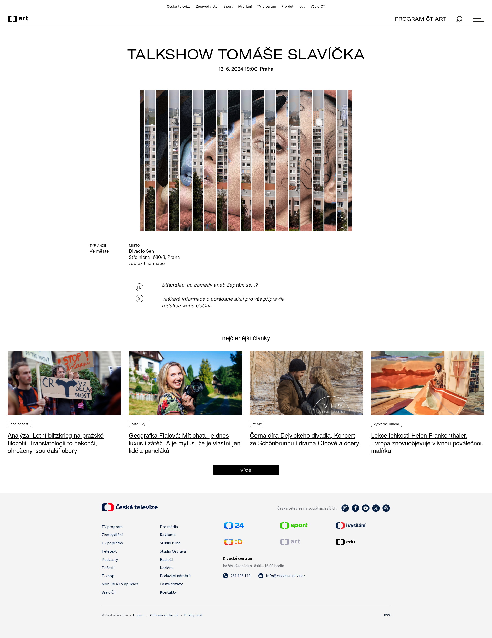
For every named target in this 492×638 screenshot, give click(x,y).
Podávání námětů (175, 575)
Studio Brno (170, 543)
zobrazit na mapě (147, 263)
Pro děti (287, 6)
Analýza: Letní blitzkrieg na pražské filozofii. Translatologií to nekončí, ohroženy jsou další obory (56, 442)
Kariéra (166, 567)
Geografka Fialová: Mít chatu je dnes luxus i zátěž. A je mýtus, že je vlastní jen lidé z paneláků (184, 442)
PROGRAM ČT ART (420, 19)
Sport (228, 6)
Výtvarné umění (386, 423)
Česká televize (179, 6)
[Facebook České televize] (355, 510)
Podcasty (110, 559)
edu (302, 6)
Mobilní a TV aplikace (120, 583)
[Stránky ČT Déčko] (233, 543)
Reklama (168, 534)
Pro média (169, 526)
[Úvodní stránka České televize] (130, 509)
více (246, 470)
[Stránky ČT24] (234, 527)
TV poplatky (112, 543)
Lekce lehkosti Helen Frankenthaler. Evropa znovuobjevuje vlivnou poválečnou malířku (427, 442)
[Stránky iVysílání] (362, 525)
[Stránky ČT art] (290, 543)
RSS (387, 615)
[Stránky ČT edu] (362, 542)
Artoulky (139, 423)
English (138, 615)
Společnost (19, 423)
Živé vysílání (112, 534)
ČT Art (257, 423)
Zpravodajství (207, 6)
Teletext (109, 551)
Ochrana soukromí (164, 615)
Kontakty (168, 592)
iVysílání (245, 6)
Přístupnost (193, 615)
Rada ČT (167, 559)
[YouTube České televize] (366, 510)
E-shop (108, 575)
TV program (266, 6)
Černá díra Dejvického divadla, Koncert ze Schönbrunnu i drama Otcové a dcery (304, 438)
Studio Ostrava (173, 551)
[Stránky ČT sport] (294, 527)
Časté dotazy (171, 583)
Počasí (107, 567)
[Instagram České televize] (345, 510)
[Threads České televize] (386, 510)
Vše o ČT (318, 6)
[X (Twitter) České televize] (376, 510)
